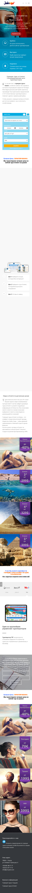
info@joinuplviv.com (8, 870)
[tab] (7, 590)
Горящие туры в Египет (9, 886)
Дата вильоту (16, 125)
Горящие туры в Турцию (10, 883)
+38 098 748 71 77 (7, 865)
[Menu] (29, 3)
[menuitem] (29, 3)
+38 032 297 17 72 (7, 868)
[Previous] (1, 584)
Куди (5, 118)
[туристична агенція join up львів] (13, 3)
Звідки (5, 138)
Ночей (5, 131)
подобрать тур (16, 33)
